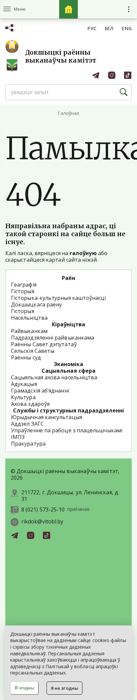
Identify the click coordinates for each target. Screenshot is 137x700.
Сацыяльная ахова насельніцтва (54, 377)
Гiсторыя (22, 311)
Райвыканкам (29, 331)
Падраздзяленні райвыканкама (52, 337)
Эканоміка (68, 364)
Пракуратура (28, 443)
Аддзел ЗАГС (27, 423)
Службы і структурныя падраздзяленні (68, 410)
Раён (68, 278)
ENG (127, 28)
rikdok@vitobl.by (42, 521)
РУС (91, 28)
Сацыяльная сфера (68, 370)
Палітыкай (57, 666)
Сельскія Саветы (32, 350)
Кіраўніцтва (68, 324)
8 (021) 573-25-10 (43, 509)
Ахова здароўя (30, 403)
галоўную (83, 253)
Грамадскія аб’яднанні (40, 390)
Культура (23, 397)
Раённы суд (26, 357)
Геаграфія (24, 284)
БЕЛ (109, 28)
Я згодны (24, 687)
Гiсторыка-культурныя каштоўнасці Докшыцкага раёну (58, 301)
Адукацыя (24, 384)
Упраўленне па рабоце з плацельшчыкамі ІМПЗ (66, 434)
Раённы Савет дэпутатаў (44, 344)
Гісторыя (22, 291)
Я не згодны (64, 688)
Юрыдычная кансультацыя (46, 417)
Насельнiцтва (29, 317)
